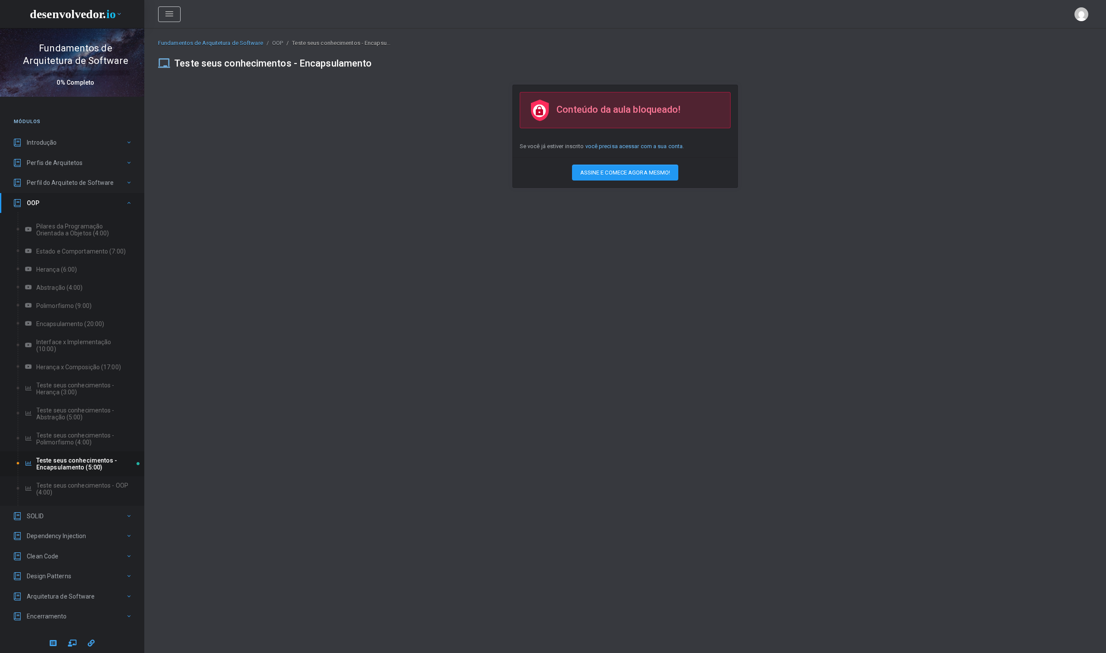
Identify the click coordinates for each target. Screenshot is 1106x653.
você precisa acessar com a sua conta (634, 146)
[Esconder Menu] (169, 14)
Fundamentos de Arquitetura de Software (210, 43)
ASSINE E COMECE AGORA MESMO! (625, 172)
